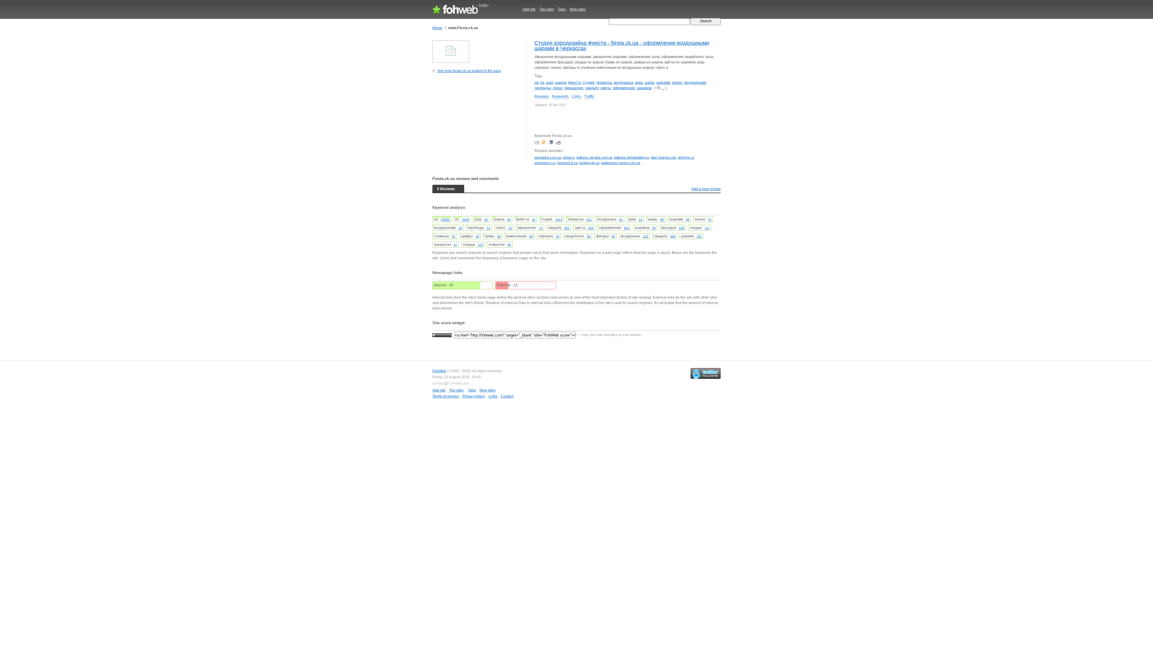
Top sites (547, 9)
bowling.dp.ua (589, 163)
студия (589, 83)
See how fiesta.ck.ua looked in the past (469, 71)
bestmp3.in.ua (567, 163)
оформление (624, 88)
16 (533, 219)
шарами (663, 83)
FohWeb (439, 371)
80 (662, 219)
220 (681, 228)
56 (687, 219)
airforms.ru (686, 157)
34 (460, 228)
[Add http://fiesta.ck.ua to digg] (537, 142)
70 (710, 219)
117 (707, 228)
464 (673, 236)
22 (486, 219)
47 (455, 244)
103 (480, 244)
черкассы (604, 83)
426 (591, 228)
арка (639, 83)
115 (699, 236)
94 (531, 236)
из (542, 83)
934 (626, 228)
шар (549, 83)
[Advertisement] (477, 118)
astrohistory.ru (544, 163)
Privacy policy (473, 396)
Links (576, 96)
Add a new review (706, 189)
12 (640, 219)
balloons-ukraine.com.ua (594, 157)
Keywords (560, 96)
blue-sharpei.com (663, 157)
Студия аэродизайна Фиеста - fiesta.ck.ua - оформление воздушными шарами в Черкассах (621, 45)
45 (509, 219)
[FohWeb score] (442, 335)
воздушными (695, 83)
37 (453, 236)
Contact (507, 396)
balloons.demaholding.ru (631, 157)
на (536, 83)
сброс (558, 88)
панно (677, 83)
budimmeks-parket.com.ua (620, 163)
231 (589, 219)
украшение (573, 88)
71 (541, 228)
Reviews (541, 96)
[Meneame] (545, 142)
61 (621, 219)
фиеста (574, 83)
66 (509, 244)
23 (557, 236)
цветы (606, 88)
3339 (465, 219)
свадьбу (592, 88)
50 (499, 236)
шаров (560, 83)
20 (654, 228)
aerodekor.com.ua (547, 157)
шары (650, 83)
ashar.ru (569, 157)
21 (488, 228)
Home (437, 28)
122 (645, 236)
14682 (445, 219)
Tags (562, 9)
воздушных (623, 83)
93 (613, 236)
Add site (529, 9)
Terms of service (445, 396)
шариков (644, 88)
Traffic (589, 96)
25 (477, 236)
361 (567, 228)
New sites (578, 9)
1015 (558, 219)
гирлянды (542, 88)
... (662, 88)
